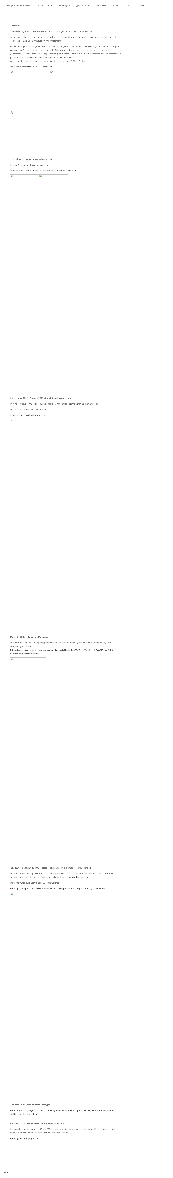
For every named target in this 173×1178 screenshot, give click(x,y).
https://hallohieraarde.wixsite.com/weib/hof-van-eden (51, 170)
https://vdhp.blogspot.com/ (33, 415)
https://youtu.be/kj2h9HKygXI (74, 877)
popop (78, 1110)
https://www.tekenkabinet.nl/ (39, 66)
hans (104, 888)
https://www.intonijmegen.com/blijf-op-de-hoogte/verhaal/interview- (42, 1110)
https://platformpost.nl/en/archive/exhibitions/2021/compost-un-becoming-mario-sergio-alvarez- (56, 888)
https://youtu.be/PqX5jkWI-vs (24, 1138)
